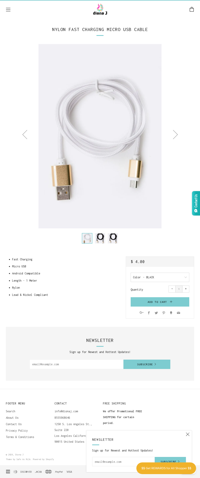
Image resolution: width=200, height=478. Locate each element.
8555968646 (62, 417)
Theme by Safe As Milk (18, 459)
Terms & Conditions (20, 437)
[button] (87, 238)
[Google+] (141, 313)
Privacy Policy (17, 430)
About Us (12, 417)
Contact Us (13, 424)
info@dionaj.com (66, 411)
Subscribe (145, 364)
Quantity (137, 289)
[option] (100, 136)
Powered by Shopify (43, 459)
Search (10, 411)
